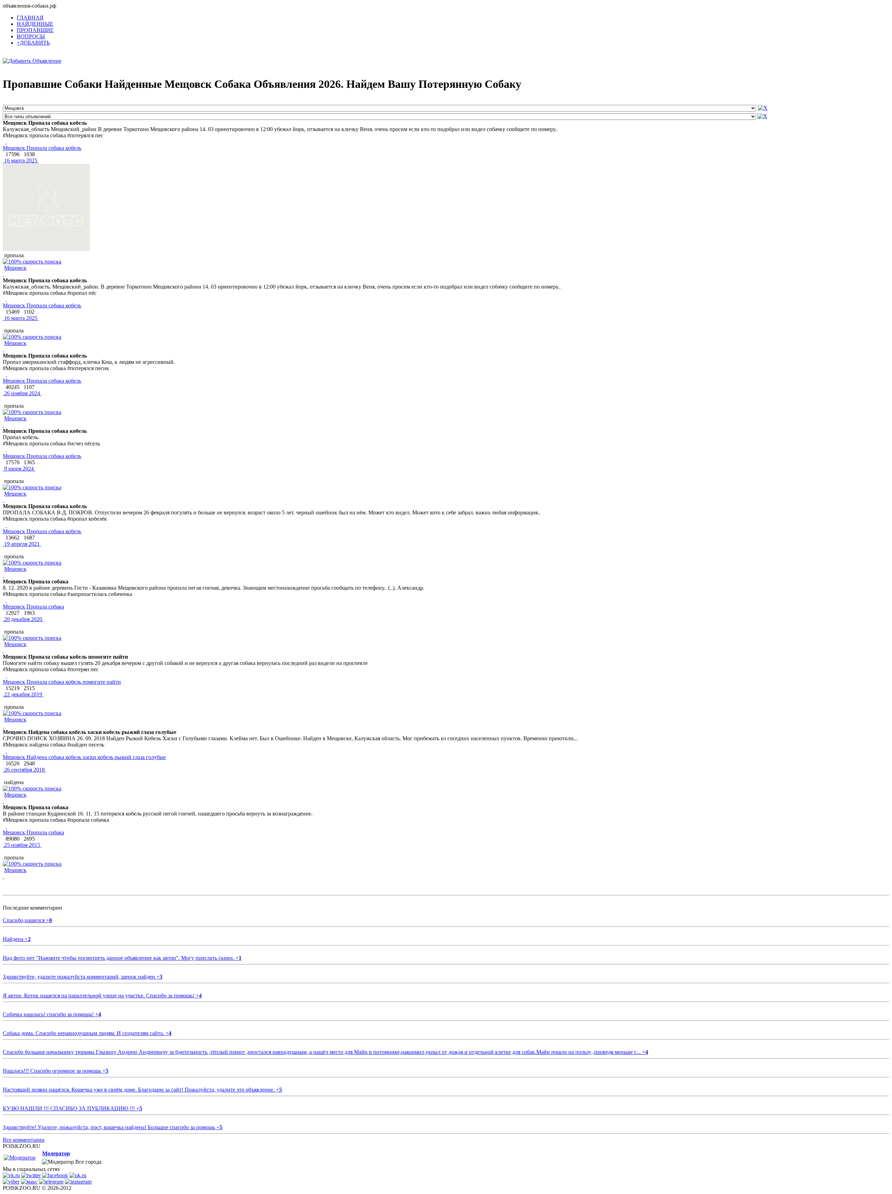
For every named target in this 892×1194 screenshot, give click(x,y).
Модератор (56, 1153)
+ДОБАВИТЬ (33, 43)
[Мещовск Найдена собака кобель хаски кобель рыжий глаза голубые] (6, 751)
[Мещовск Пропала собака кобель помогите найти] (6, 676)
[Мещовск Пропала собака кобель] (6, 142)
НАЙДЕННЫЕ (35, 24)
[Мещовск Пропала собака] (6, 600)
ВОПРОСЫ (31, 36)
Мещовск (15, 268)
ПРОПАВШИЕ (35, 30)
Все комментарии (24, 1140)
